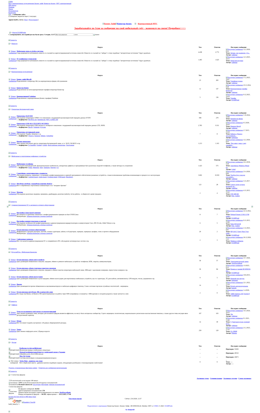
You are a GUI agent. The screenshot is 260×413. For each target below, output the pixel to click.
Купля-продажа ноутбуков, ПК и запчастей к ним (35, 292)
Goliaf (233, 169)
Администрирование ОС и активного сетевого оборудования (32, 205)
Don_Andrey (235, 196)
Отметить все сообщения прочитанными (52, 368)
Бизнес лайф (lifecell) (24, 79)
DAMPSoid (235, 100)
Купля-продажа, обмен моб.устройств (30, 260)
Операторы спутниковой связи (28, 132)
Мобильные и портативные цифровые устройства (28, 156)
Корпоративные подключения (21, 72)
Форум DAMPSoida (19, 32)
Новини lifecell (235, 126)
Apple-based (42, 177)
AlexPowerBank (236, 263)
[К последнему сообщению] (234, 49)
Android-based (33, 177)
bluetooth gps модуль (237, 278)
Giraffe (44, 145)
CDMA (156, 406)
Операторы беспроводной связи (22, 109)
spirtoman (234, 137)
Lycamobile (32, 145)
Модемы (20, 192)
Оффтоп (14, 305)
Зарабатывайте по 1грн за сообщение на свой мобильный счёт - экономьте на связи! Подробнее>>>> (130, 28)
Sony (41, 167)
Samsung (47, 167)
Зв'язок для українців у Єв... (240, 53)
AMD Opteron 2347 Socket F (240, 294)
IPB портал (12, 5)
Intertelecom (41, 119)
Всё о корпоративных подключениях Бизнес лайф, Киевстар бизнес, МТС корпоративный (40, 3)
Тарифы (233, 98)
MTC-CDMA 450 (52, 119)
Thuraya (31, 136)
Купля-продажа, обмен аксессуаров (30, 277)
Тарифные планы (236, 81)
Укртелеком (70, 145)
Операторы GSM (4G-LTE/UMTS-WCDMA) (33, 123)
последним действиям (40, 384)
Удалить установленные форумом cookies (23, 368)
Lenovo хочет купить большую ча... (235, 185)
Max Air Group (25, 356)
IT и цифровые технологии (26, 59)
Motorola (36, 167)
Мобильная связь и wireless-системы (30, 51)
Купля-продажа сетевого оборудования (31, 230)
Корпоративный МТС (147, 24)
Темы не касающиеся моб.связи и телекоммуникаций (36, 311)
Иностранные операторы (56, 145)
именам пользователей (57, 384)
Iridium (43, 136)
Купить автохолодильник (239, 286)
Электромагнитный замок (239, 261)
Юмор (19, 321)
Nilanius (234, 333)
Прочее (19, 284)
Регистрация (33, 20)
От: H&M (233, 331)
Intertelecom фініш (236, 119)
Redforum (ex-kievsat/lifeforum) (31, 348)
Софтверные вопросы (25, 239)
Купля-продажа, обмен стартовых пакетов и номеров (36, 268)
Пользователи (13, 11)
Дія (231, 314)
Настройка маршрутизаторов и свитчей (31, 221)
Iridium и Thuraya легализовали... (234, 135)
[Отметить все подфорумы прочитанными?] (12, 119)
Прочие (53, 167)
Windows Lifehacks (236, 241)
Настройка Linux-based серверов (29, 213)
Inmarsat (37, 136)
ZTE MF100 (234, 194)
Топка (19, 329)
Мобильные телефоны (25, 164)
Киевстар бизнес (124, 24)
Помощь (11, 7)
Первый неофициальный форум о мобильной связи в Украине (42, 352)
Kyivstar (43, 127)
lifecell (30, 127)
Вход (26, 20)
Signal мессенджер (236, 61)
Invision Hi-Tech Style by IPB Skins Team (22, 397)
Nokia (30, 167)
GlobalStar (49, 136)
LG (58, 167)
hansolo (233, 288)
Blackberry (69, 177)
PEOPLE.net (32, 119)
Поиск (11, 9)
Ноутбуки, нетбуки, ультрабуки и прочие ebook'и (34, 184)
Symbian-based (52, 177)
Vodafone (36, 127)
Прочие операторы (24, 141)
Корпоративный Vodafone (26, 96)
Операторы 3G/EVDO (25, 116)
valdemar (234, 55)
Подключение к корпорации (97, 406)
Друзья (13, 342)
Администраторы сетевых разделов (39, 216)
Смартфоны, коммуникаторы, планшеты (32, 173)
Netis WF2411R (235, 224)
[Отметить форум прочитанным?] (12, 53)
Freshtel (39, 145)
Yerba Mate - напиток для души (31, 361)
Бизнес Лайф (110, 24)
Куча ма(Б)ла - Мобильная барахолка (24, 252)
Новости (14, 43)
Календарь (12, 12)
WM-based (61, 177)
